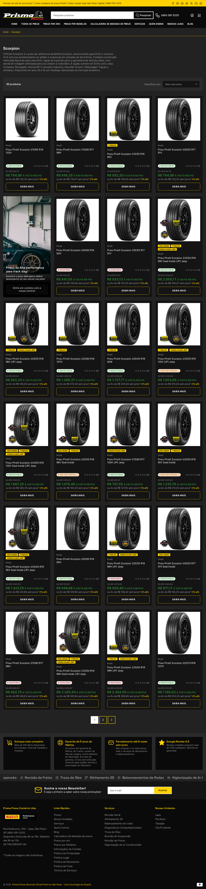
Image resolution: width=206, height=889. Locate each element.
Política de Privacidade (67, 853)
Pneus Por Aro (51, 23)
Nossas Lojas (175, 23)
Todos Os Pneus (30, 23)
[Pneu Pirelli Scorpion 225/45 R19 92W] (128, 324)
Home (14, 23)
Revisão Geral (112, 814)
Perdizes (160, 819)
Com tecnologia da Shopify (77, 884)
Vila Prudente (163, 827)
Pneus (57, 814)
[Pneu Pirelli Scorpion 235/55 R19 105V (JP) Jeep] (179, 324)
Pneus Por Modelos (75, 23)
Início (5, 32)
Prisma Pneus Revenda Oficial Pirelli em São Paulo (37, 884)
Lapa (158, 814)
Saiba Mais (27, 186)
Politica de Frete (63, 866)
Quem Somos (156, 23)
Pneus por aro (62, 840)
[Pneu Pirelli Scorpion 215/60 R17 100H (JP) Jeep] (128, 425)
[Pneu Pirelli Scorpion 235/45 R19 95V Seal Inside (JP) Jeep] (27, 529)
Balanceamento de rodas (119, 823)
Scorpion (16, 32)
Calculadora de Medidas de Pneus (110, 23)
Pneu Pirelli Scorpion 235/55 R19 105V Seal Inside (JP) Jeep (25, 464)
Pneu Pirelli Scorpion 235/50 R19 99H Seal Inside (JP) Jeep (75, 672)
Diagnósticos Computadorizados (123, 827)
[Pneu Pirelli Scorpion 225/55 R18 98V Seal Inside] (77, 425)
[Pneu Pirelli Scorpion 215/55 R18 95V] (128, 119)
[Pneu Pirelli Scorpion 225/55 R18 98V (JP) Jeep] (27, 324)
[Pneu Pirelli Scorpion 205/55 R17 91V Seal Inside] (179, 529)
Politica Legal (61, 857)
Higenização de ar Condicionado (123, 844)
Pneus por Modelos (65, 844)
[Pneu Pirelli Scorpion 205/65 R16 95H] (77, 529)
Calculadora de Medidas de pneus (73, 836)
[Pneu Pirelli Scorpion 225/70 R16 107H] (179, 633)
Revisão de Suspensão (118, 836)
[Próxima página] (111, 719)
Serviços (140, 23)
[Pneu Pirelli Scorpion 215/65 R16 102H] (27, 119)
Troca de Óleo (113, 832)
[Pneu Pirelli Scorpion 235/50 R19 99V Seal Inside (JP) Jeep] (179, 220)
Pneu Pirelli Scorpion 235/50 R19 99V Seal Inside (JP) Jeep (177, 259)
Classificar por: (152, 84)
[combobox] (102, 15)
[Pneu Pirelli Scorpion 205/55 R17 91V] (179, 119)
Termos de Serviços (65, 870)
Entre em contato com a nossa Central (27, 289)
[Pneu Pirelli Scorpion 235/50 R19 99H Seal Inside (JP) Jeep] (77, 633)
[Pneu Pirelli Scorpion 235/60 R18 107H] (77, 324)
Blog (190, 23)
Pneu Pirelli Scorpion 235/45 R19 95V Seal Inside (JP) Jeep (25, 568)
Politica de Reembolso (66, 861)
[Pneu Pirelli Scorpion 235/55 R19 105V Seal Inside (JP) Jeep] (27, 425)
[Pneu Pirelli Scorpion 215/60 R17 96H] (77, 119)
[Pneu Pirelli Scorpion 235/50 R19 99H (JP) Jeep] (128, 633)
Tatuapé (159, 823)
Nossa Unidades (63, 819)
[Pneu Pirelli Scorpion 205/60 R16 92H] (77, 220)
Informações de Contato (67, 849)
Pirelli (8, 145)
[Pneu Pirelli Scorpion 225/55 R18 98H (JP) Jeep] (128, 529)
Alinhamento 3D (114, 819)
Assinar (162, 790)
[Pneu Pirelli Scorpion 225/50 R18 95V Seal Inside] (179, 425)
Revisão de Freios (115, 840)
